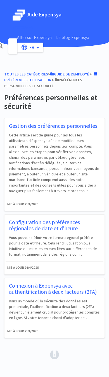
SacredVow (23, 27)
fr (32, 47)
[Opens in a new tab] (54, 354)
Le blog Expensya (72, 37)
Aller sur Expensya (34, 37)
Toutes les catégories (26, 74)
